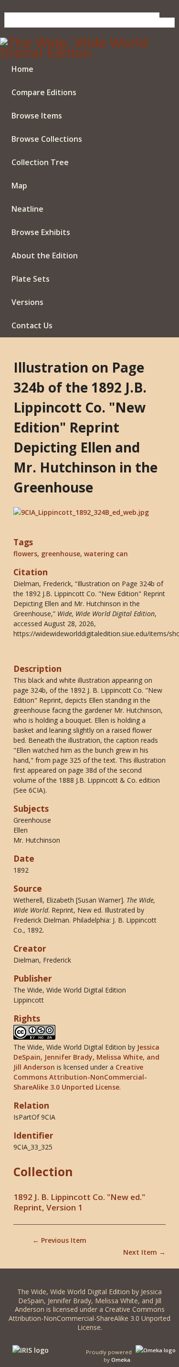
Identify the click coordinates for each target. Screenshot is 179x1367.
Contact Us (32, 325)
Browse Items (36, 115)
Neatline (27, 209)
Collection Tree (40, 162)
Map (19, 185)
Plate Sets (30, 279)
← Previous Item (59, 1240)
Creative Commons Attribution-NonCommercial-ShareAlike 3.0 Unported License (80, 1077)
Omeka (120, 1359)
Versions (27, 302)
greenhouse (60, 553)
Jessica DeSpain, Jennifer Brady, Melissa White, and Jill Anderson (86, 1057)
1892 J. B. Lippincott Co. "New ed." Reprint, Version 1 (79, 1202)
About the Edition (44, 255)
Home (22, 69)
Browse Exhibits (40, 232)
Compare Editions (43, 92)
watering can (106, 553)
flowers (25, 553)
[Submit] (167, 15)
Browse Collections (46, 139)
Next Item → (144, 1252)
